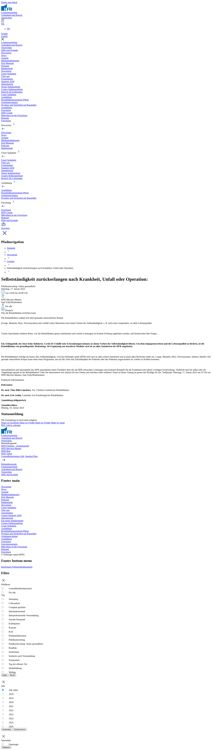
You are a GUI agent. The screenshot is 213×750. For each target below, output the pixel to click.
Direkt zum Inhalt (9, 2)
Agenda (4, 58)
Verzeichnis (6, 18)
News (4, 55)
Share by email (58, 422)
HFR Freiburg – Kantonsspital (15, 446)
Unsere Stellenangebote (12, 89)
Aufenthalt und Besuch (11, 15)
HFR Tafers (6, 453)
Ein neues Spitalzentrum (12, 520)
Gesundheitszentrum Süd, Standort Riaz (19, 456)
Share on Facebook (10, 422)
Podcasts (5, 66)
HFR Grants (6, 113)
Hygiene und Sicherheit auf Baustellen (18, 105)
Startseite (11, 248)
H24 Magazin (7, 63)
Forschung (6, 110)
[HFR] (6, 10)
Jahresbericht (7, 84)
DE (2, 24)
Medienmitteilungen (10, 60)
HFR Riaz (6, 451)
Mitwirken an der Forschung (14, 115)
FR (8, 29)
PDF (3, 425)
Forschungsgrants (9, 544)
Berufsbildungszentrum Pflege (15, 100)
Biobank (5, 118)
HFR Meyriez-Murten (11, 448)
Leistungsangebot (9, 12)
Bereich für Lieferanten (11, 92)
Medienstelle (7, 68)
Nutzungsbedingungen (22, 567)
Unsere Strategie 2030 (11, 515)
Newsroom (6, 53)
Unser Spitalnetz (8, 73)
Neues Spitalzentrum (10, 87)
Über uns (5, 76)
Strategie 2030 (7, 81)
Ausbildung (6, 97)
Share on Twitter (27, 422)
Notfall (4, 33)
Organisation (7, 79)
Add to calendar (13, 425)
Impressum (6, 567)
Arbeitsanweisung (9, 102)
